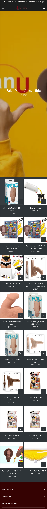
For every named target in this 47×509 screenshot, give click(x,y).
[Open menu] (5, 8)
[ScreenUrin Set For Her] (12, 268)
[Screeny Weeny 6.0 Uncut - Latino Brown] (12, 455)
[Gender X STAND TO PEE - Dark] (12, 381)
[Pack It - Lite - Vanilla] (12, 343)
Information (7, 490)
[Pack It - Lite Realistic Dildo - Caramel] (12, 192)
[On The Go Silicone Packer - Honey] (12, 305)
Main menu (6, 497)
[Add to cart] (20, 201)
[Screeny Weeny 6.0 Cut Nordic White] (12, 230)
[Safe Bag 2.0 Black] (12, 419)
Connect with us (9, 504)
